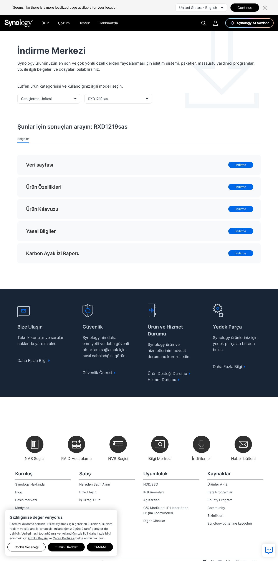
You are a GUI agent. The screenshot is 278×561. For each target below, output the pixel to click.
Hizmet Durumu (162, 379)
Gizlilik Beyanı (38, 538)
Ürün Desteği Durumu (168, 373)
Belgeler (23, 139)
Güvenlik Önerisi (98, 372)
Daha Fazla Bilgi (32, 360)
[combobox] (201, 7)
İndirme (240, 165)
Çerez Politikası (63, 538)
